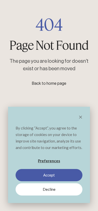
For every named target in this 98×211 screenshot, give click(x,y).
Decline (49, 189)
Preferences (49, 160)
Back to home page (49, 84)
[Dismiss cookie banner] (80, 117)
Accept (49, 175)
